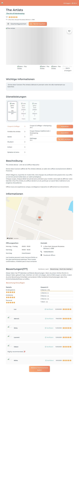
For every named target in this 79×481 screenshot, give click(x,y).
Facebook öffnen (49, 254)
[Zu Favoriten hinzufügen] (69, 31)
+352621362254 (48, 250)
